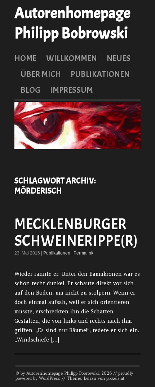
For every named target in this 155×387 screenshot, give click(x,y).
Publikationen (100, 74)
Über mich (41, 74)
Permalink (83, 253)
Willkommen (71, 58)
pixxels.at (115, 378)
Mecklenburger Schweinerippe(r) (76, 233)
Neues (118, 58)
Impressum (71, 89)
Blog (30, 89)
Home (25, 58)
